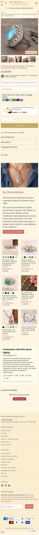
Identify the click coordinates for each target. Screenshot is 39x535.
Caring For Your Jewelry (8, 467)
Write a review (19, 399)
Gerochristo (5, 267)
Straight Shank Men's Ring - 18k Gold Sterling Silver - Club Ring (9, 297)
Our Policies (5, 436)
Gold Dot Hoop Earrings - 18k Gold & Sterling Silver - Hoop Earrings (28, 328)
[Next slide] (37, 59)
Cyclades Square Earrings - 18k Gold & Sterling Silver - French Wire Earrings (28, 262)
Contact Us (4, 476)
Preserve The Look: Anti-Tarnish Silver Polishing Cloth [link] (23, 108)
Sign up (29, 506)
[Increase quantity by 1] (15, 119)
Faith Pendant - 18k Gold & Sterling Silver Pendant (9, 331)
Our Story (4, 433)
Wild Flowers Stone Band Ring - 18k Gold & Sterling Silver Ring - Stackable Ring (9, 262)
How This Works (6, 430)
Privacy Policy (5, 442)
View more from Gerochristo (13, 232)
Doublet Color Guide (7, 459)
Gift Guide (4, 465)
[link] (9, 110)
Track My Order (6, 453)
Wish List (4, 473)
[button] (4, 59)
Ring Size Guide (6, 462)
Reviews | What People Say (9, 439)
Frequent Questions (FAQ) (9, 456)
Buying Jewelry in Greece (9, 470)
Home (3, 12)
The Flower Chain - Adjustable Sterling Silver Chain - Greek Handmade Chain (27, 295)
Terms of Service (6, 445)
